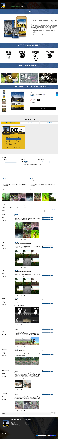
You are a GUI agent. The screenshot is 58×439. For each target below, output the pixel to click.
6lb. (38, 99)
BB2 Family (13, 422)
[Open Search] (49, 5)
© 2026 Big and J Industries (6, 435)
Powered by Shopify (14, 435)
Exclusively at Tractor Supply (15, 425)
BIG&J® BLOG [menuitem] (38, 4)
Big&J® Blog (27, 424)
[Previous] (8, 101)
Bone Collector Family (14, 424)
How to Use (30, 122)
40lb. (31, 99)
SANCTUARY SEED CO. (15, 6)
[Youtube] (5, 433)
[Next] (27, 101)
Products (26, 422)
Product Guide (27, 423)
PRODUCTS (25, 4)
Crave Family (13, 423)
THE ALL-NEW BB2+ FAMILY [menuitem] (16, 4)
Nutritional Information (10, 122)
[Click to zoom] (27, 91)
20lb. (35, 99)
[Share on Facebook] (57, 93)
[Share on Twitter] (57, 95)
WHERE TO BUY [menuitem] (32, 4)
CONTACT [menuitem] (23, 6)
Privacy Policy (27, 425)
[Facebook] (2, 433)
